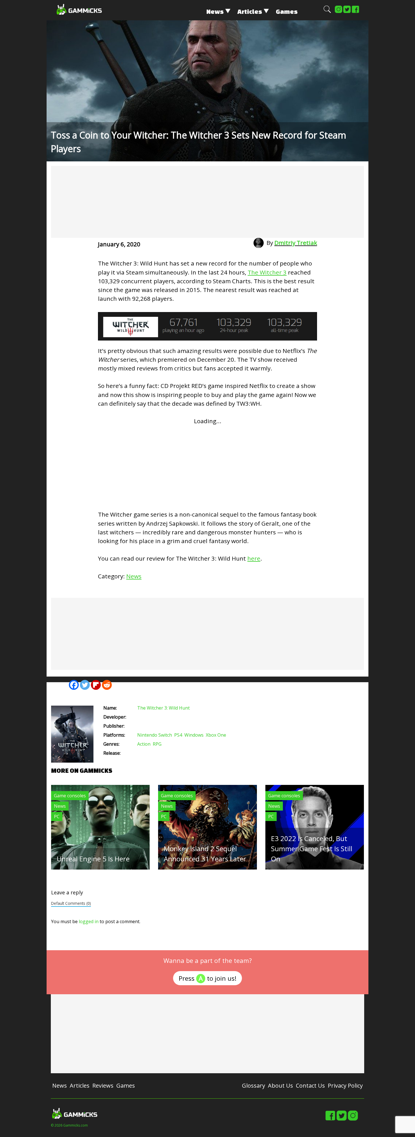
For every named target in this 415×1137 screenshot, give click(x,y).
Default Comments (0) (71, 903)
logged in (89, 921)
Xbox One (216, 735)
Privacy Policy (345, 1085)
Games (287, 11)
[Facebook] (355, 12)
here (253, 558)
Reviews (102, 1085)
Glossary (253, 1085)
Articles (249, 11)
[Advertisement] (207, 202)
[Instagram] (338, 12)
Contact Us (310, 1085)
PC (57, 816)
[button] (327, 12)
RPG (157, 744)
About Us (280, 1085)
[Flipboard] (96, 685)
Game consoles (70, 796)
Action (143, 744)
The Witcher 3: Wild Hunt (163, 708)
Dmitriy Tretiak (295, 243)
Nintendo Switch (154, 735)
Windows (194, 735)
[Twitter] (347, 12)
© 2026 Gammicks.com (69, 1125)
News (215, 11)
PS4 (178, 735)
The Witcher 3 (267, 272)
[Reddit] (107, 685)
